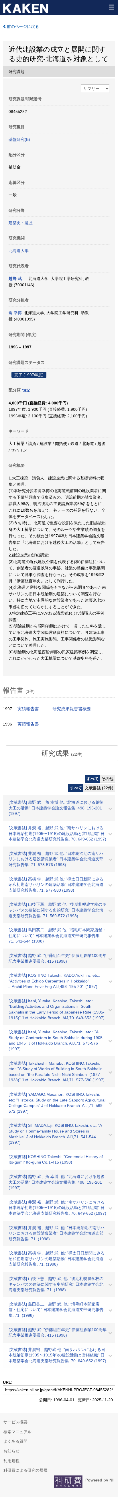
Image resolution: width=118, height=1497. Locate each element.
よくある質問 (15, 1441)
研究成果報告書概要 (71, 709)
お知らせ (11, 1451)
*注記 (26, 390)
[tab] (62, 753)
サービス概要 (15, 1422)
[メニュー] (111, 7)
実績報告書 (28, 709)
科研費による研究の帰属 (25, 1470)
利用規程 (11, 1460)
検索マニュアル (17, 1431)
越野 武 (15, 278)
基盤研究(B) (19, 139)
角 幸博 (15, 312)
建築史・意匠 (21, 222)
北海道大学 (19, 250)
